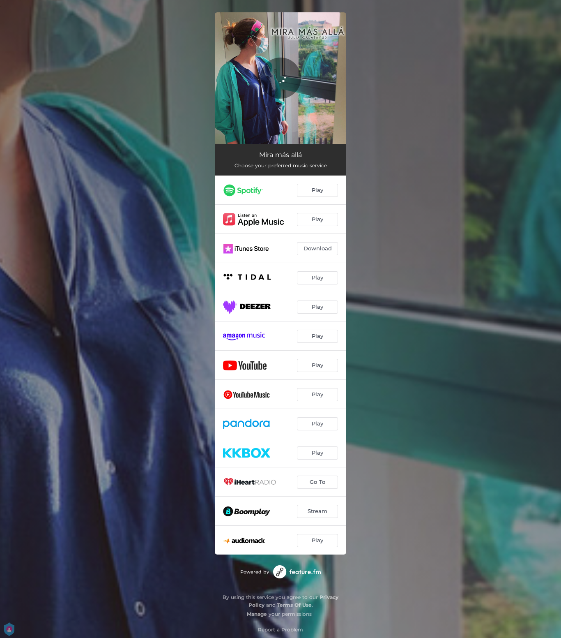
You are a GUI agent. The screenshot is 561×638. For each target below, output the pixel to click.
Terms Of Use (294, 605)
